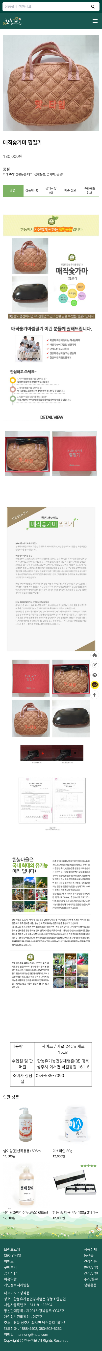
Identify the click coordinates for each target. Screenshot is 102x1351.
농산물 (89, 1255)
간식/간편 (91, 1273)
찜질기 (60, 174)
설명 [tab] (12, 190)
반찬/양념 (91, 1267)
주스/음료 (91, 1279)
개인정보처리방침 (17, 1285)
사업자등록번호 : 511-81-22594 (28, 1305)
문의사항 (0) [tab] (51, 190)
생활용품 (21, 174)
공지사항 (10, 1273)
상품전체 (90, 1249)
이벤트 (9, 1261)
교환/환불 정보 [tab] (89, 190)
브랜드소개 (12, 1249)
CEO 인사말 (12, 1255)
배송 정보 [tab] (70, 190)
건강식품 (90, 1261)
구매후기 (10, 1267)
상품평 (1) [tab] (32, 190)
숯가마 (51, 174)
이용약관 (10, 1279)
